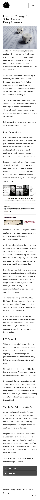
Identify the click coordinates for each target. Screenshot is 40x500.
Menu (33, 5)
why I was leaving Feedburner (22, 54)
